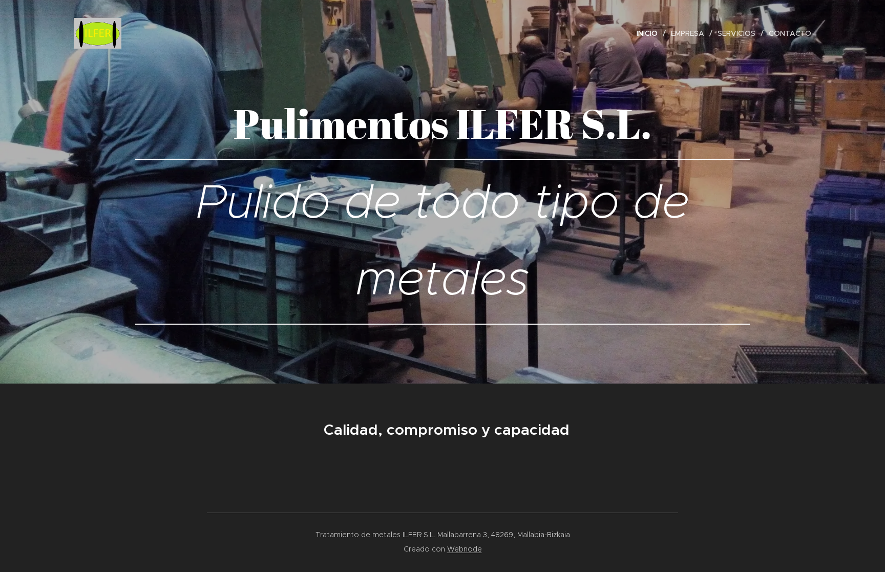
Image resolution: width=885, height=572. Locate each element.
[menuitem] (650, 33)
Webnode (464, 549)
